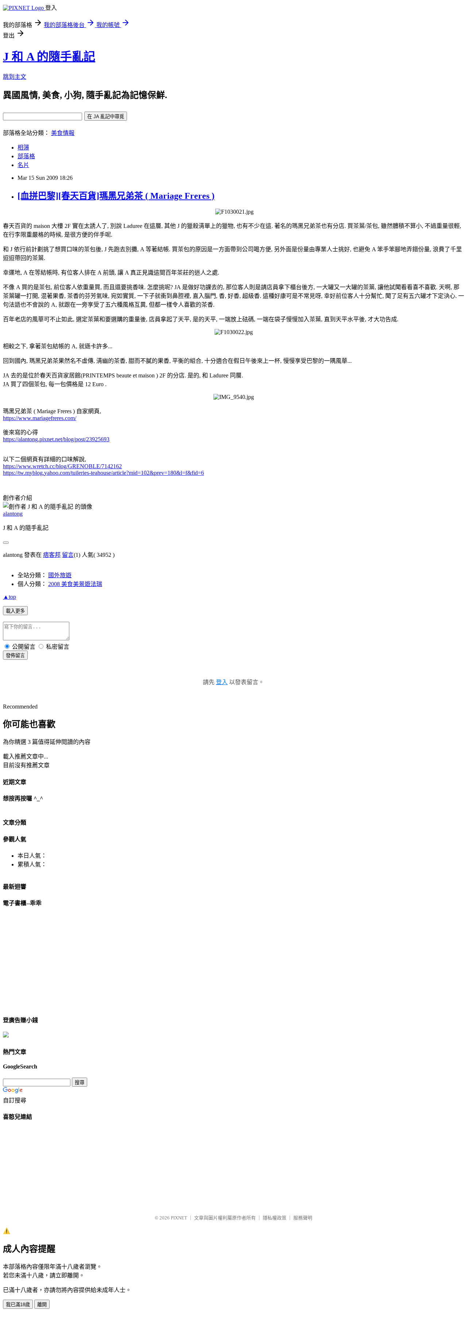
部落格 (26, 156)
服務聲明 (302, 1218)
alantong (13, 514)
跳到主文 (14, 77)
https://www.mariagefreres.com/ (39, 418)
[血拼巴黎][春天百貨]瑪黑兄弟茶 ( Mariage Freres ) (116, 196)
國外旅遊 (60, 575)
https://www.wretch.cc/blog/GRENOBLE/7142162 (62, 466)
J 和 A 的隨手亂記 (49, 56)
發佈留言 (15, 655)
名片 (23, 165)
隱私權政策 (274, 1218)
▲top (9, 597)
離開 (42, 1304)
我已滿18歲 (18, 1304)
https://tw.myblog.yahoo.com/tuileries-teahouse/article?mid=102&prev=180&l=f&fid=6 (103, 473)
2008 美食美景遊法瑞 (75, 584)
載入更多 (15, 611)
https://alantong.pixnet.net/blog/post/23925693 (56, 439)
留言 (68, 555)
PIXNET (179, 1218)
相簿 (23, 147)
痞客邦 (52, 555)
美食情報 (62, 133)
